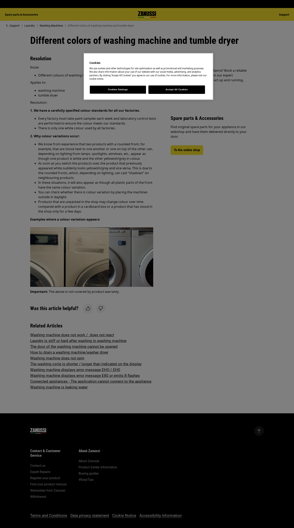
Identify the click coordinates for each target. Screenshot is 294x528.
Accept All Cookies (177, 89)
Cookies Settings (118, 89)
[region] (148, 76)
